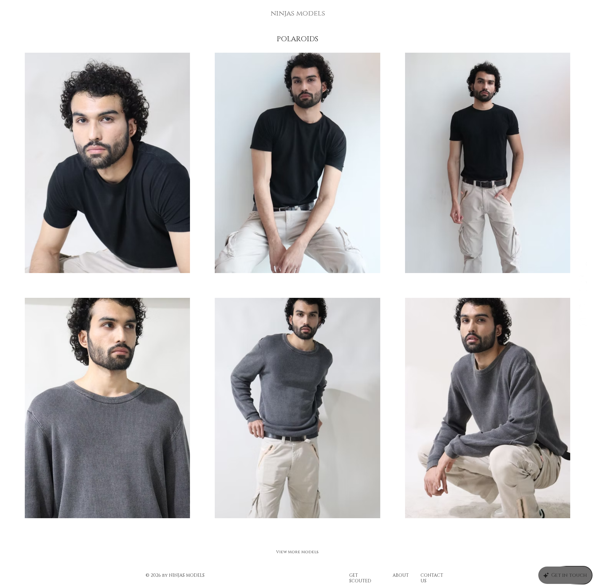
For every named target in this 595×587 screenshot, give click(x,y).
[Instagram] (583, 294)
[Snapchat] (583, 308)
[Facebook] (583, 265)
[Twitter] (583, 279)
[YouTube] (583, 322)
